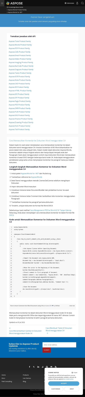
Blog (24, 381)
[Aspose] (14, 3)
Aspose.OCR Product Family (19, 76)
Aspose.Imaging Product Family (21, 62)
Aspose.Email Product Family (20, 55)
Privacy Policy (36, 394)
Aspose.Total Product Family (20, 41)
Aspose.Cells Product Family (19, 52)
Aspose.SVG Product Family (19, 115)
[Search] (82, 3)
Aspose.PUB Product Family (19, 112)
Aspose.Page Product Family (20, 101)
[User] (77, 3)
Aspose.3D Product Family (19, 87)
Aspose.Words (36, 177)
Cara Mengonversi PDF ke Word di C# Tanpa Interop (50, 210)
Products (26, 375)
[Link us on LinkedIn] (38, 367)
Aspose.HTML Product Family (20, 91)
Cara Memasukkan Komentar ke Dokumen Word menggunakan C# (37, 140)
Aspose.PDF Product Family (19, 48)
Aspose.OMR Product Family (19, 108)
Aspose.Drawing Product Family (21, 122)
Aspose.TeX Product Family (19, 129)
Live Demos (27, 378)
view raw (72, 305)
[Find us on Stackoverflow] (42, 367)
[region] (42, 263)
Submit (46, 350)
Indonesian (70, 3)
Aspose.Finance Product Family (21, 119)
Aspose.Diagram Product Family (21, 69)
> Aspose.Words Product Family (17, 10)
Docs (3, 378)
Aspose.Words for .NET (30, 173)
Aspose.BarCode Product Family (21, 66)
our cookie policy (68, 379)
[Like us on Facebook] (29, 367)
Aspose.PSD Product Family (19, 105)
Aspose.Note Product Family (20, 80)
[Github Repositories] (51, 367)
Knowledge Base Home (15, 7)
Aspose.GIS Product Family (19, 94)
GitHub (57, 305)
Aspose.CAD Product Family (19, 83)
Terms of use (44, 394)
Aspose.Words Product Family (20, 45)
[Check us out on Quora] (47, 367)
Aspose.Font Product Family (19, 126)
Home (4, 375)
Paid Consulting (7, 381)
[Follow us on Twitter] (34, 367)
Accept (64, 383)
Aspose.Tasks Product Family (20, 73)
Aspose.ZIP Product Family (19, 98)
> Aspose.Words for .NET (14, 12)
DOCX (11, 215)
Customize (55, 389)
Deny (72, 389)
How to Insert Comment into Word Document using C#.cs (27, 305)
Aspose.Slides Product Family (20, 59)
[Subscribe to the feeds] (55, 367)
